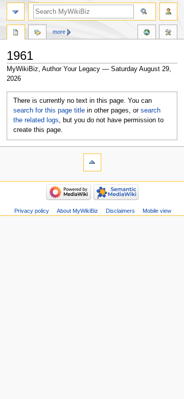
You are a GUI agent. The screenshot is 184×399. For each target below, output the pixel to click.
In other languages (146, 33)
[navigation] (16, 11)
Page (16, 33)
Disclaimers (120, 211)
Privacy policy (31, 211)
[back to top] (92, 162)
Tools (168, 33)
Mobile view (157, 211)
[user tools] (168, 11)
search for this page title (49, 110)
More (59, 32)
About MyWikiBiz (77, 211)
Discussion (37, 33)
